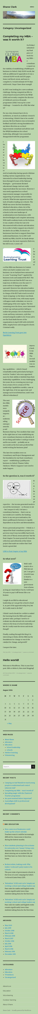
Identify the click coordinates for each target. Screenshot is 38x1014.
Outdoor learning (11, 753)
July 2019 (8, 928)
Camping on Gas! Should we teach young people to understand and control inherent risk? (20, 785)
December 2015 (10, 954)
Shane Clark (10, 7)
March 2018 (9, 933)
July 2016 (8, 944)
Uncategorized (16, 652)
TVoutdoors (9, 975)
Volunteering (10, 755)
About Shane (9, 739)
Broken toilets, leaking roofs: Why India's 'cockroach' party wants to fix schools (18, 867)
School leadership (13, 747)
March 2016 (9, 949)
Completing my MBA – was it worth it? (18, 38)
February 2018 (10, 936)
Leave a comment (28, 652)
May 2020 (8, 925)
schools (10, 750)
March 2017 (9, 938)
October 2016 (9, 941)
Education (8, 745)
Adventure (8, 742)
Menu (32, 7)
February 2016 (10, 951)
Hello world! (11, 660)
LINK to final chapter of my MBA (15, 551)
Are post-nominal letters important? (18, 798)
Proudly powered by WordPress (21, 1010)
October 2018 (9, 931)
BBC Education (12, 824)
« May (9, 723)
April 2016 (8, 946)
